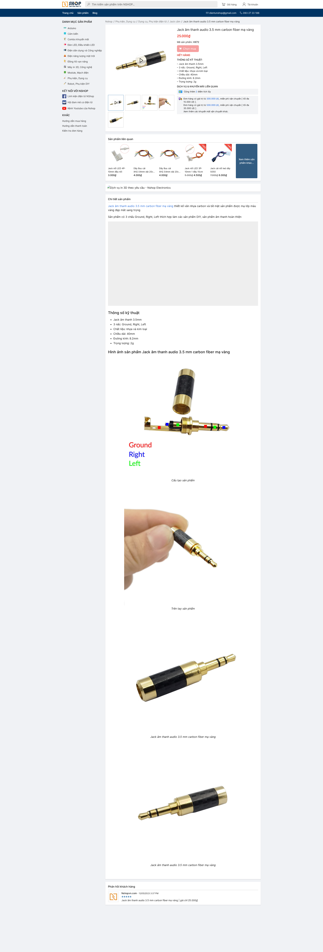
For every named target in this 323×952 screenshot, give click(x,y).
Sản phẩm (82, 12)
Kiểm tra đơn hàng (72, 130)
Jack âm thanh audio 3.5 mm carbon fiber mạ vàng (140, 206)
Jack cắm (175, 21)
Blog (95, 12)
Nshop (109, 21)
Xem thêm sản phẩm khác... (247, 161)
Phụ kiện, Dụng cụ (125, 21)
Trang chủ (67, 12)
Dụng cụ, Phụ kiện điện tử (152, 21)
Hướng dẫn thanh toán (74, 125)
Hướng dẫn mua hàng (74, 120)
